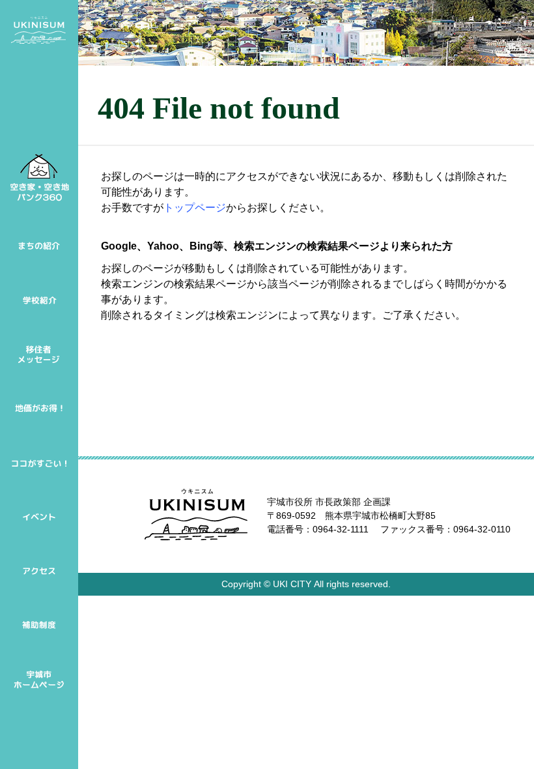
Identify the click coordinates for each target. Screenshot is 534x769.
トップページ (194, 207)
